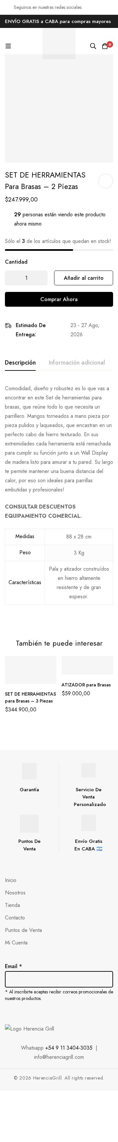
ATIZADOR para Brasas (86, 684)
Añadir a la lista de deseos (105, 181)
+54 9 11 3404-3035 (68, 1048)
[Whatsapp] (48, 1011)
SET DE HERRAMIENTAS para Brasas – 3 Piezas (30, 697)
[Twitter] (34, 1011)
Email (13, 966)
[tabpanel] (59, 503)
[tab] (20, 363)
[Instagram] (21, 1011)
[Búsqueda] (93, 46)
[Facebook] (7, 1011)
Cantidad (16, 262)
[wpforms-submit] (105, 970)
